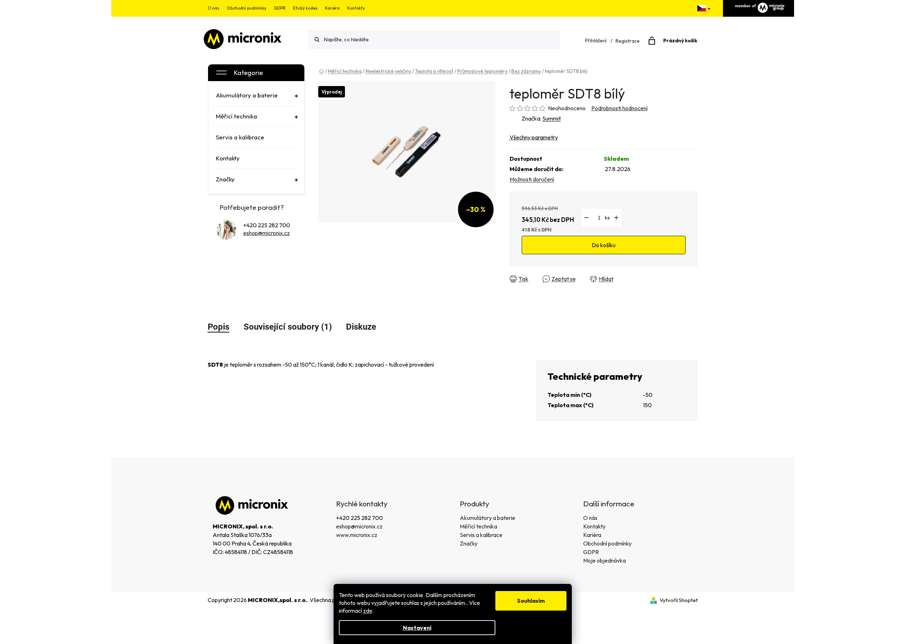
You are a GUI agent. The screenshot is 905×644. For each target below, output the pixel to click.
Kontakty (356, 8)
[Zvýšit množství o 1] (616, 218)
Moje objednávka (604, 560)
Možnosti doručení (532, 179)
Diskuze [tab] (361, 327)
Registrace (628, 41)
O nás (213, 8)
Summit (551, 118)
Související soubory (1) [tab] (288, 327)
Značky (469, 543)
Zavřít (633, 278)
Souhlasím (531, 600)
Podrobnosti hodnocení (619, 108)
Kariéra (332, 8)
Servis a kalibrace (481, 534)
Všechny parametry (534, 137)
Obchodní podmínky (246, 8)
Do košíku (604, 245)
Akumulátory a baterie (487, 517)
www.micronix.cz (356, 534)
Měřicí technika (478, 526)
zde (367, 610)
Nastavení (417, 627)
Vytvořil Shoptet (679, 600)
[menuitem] (255, 95)
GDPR (280, 8)
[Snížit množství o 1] (586, 218)
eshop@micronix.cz (266, 232)
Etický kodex (305, 8)
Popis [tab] (218, 327)
